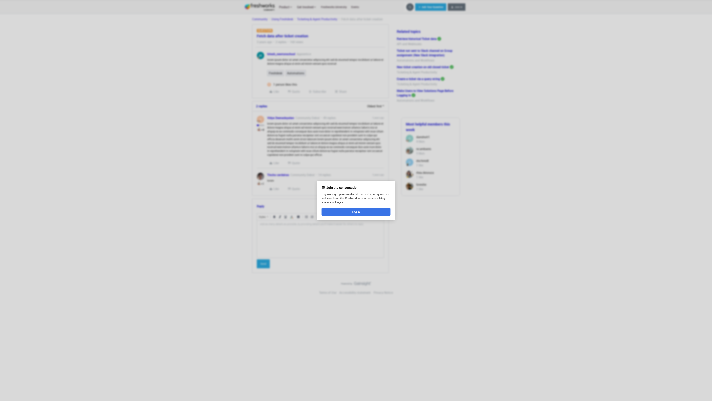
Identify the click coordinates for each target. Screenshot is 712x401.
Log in (356, 212)
